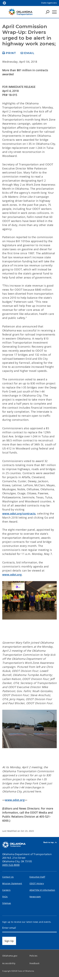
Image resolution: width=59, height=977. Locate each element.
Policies (33, 955)
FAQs (5, 896)
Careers (6, 890)
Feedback (34, 963)
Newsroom (35, 896)
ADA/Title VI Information (42, 890)
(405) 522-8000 (11, 865)
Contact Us (8, 876)
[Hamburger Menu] (54, 12)
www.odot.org (12, 574)
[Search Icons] (47, 12)
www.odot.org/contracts (19, 513)
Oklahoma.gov (9, 955)
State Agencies (49, 2)
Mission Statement (12, 883)
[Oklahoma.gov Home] (4, 2)
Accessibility (8, 963)
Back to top (48, 842)
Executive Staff (37, 876)
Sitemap (6, 903)
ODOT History (36, 883)
